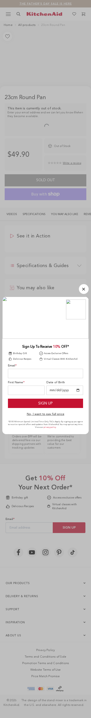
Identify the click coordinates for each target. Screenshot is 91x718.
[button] (84, 289)
